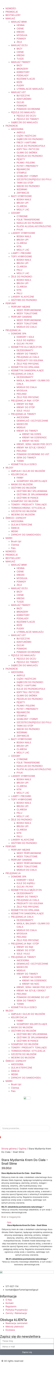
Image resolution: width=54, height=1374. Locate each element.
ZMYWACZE (23, 192)
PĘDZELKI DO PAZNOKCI (30, 155)
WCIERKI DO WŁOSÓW (23, 514)
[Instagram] (12, 1368)
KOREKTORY (23, 72)
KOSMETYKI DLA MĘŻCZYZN (26, 347)
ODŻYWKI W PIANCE (27, 497)
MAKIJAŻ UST (18, 92)
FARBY (20, 477)
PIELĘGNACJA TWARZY (23, 414)
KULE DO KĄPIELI (26, 340)
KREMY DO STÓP (26, 407)
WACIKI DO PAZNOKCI (28, 186)
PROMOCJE (12, 11)
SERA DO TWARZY (26, 457)
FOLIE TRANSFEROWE (28, 219)
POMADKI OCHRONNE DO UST (33, 454)
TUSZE (20, 58)
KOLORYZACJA (19, 474)
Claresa (15, 544)
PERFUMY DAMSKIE (21, 316)
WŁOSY (9, 467)
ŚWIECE (15, 528)
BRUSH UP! (22, 202)
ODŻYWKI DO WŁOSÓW (23, 487)
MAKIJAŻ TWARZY (20, 62)
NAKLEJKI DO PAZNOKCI (30, 223)
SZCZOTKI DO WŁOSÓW (23, 511)
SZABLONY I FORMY (27, 176)
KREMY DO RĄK (25, 404)
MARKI (9, 538)
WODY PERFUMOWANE (29, 310)
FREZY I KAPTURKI (26, 142)
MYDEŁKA (22, 35)
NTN (19, 246)
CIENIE (20, 28)
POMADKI (22, 105)
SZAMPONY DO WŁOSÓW (24, 501)
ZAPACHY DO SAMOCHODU (26, 534)
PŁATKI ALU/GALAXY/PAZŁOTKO (34, 226)
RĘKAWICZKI (23, 169)
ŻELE (19, 42)
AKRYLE (21, 132)
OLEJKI (20, 102)
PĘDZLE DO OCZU (26, 115)
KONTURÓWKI (24, 98)
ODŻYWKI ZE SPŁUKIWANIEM (32, 494)
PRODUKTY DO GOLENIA (30, 360)
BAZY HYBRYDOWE (21, 196)
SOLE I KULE (23, 410)
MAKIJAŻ (10, 18)
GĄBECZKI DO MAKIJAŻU (24, 122)
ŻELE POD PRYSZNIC (28, 363)
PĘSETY (21, 159)
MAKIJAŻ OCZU (19, 45)
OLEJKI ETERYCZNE (21, 524)
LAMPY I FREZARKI (21, 253)
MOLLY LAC (23, 209)
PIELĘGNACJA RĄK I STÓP (25, 400)
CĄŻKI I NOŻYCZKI (26, 135)
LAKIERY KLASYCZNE (22, 296)
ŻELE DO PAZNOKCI (21, 276)
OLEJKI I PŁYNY (25, 343)
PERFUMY (11, 303)
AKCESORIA (17, 129)
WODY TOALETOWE (27, 313)
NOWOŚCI (11, 8)
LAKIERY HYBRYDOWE (23, 233)
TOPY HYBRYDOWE (21, 256)
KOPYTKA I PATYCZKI (28, 149)
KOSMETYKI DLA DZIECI (24, 464)
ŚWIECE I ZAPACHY (16, 517)
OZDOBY (15, 212)
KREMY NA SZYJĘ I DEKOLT (31, 447)
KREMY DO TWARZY (27, 353)
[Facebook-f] (4, 1368)
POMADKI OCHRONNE (28, 109)
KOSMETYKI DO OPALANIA (25, 367)
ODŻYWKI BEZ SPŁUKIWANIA (32, 491)
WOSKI (14, 531)
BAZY (19, 48)
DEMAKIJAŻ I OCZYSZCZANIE (32, 420)
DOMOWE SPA (18, 333)
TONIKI (20, 460)
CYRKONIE (22, 216)
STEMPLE (22, 172)
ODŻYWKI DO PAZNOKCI (24, 300)
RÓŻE (19, 82)
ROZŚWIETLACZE (26, 78)
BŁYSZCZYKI (23, 95)
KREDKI (20, 31)
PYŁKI (20, 229)
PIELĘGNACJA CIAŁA (28, 357)
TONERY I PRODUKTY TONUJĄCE (29, 504)
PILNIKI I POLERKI (26, 162)
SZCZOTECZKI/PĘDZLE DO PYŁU (34, 179)
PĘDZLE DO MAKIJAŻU (23, 112)
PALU (19, 269)
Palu (13, 548)
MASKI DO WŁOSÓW (22, 484)
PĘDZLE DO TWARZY (28, 119)
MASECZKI (22, 424)
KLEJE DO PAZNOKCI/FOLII (31, 145)
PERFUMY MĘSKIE (20, 306)
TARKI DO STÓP (25, 182)
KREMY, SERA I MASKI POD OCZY (34, 444)
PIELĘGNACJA (13, 330)
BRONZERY (22, 68)
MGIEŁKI (21, 427)
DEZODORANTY (25, 350)
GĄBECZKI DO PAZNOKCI (30, 139)
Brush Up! (16, 541)
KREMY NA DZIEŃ (31, 434)
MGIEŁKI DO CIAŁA (27, 326)
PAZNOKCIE (12, 125)
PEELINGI (21, 393)
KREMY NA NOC (30, 440)
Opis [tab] (9, 1222)
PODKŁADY (23, 75)
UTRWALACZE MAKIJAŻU (30, 88)
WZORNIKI (22, 189)
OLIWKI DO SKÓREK (27, 152)
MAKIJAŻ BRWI (19, 21)
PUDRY (20, 85)
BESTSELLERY (13, 15)
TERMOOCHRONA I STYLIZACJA (28, 507)
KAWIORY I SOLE (25, 336)
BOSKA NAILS (24, 199)
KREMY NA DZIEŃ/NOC (34, 437)
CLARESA (22, 206)
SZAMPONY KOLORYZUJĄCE (32, 481)
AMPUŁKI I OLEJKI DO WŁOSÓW (28, 471)
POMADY (21, 38)
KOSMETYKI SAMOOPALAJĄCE (27, 370)
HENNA (21, 25)
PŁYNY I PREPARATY (27, 166)
